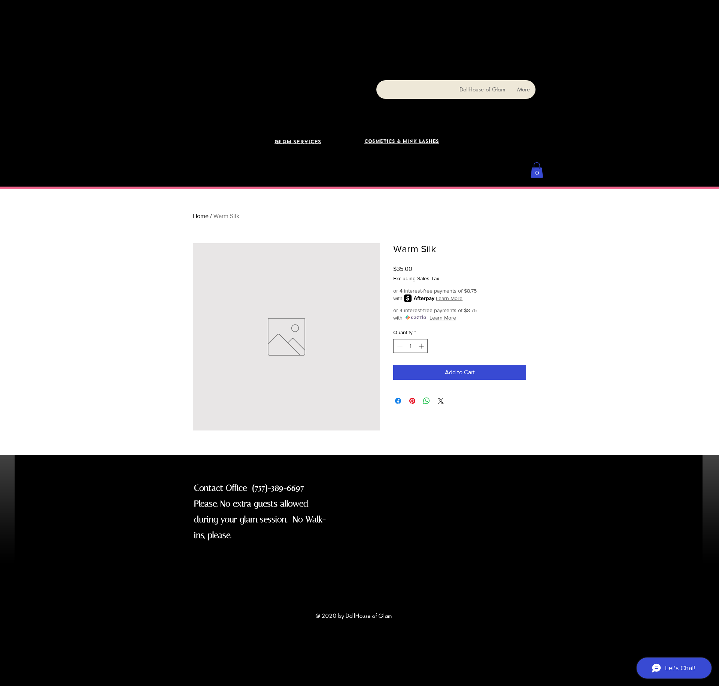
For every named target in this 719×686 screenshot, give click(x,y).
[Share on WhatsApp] (426, 400)
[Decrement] (399, 346)
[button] (536, 170)
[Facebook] (596, 9)
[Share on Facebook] (398, 400)
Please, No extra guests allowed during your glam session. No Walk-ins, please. (260, 519)
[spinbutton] (410, 346)
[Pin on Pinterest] (412, 400)
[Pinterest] (617, 9)
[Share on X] (440, 400)
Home (201, 216)
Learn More (449, 298)
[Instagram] (607, 9)
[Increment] (422, 346)
